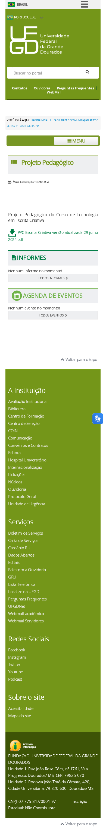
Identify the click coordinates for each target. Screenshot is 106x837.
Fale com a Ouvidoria (27, 569)
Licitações (16, 474)
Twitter (14, 664)
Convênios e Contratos (28, 445)
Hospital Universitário (27, 460)
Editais (14, 562)
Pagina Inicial (40, 120)
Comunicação (20, 438)
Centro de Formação (26, 416)
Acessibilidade (20, 708)
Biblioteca (17, 408)
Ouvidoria (42, 88)
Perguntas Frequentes (75, 88)
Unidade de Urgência (26, 503)
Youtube (15, 671)
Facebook (16, 649)
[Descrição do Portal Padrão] (39, 39)
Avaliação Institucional (27, 401)
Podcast (15, 679)
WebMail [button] (54, 92)
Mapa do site (19, 715)
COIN (12, 430)
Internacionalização (25, 467)
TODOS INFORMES (51, 278)
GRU (12, 577)
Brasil (22, 4)
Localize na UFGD (23, 591)
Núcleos (15, 481)
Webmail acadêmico (26, 613)
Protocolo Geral (22, 496)
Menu (78, 141)
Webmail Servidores (25, 620)
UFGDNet (16, 606)
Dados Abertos (21, 555)
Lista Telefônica (21, 584)
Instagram (17, 657)
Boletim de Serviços (25, 533)
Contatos (19, 88)
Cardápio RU (19, 547)
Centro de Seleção (24, 423)
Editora (14, 452)
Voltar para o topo (80, 359)
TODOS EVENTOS (51, 315)
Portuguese (24, 17)
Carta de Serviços (23, 540)
